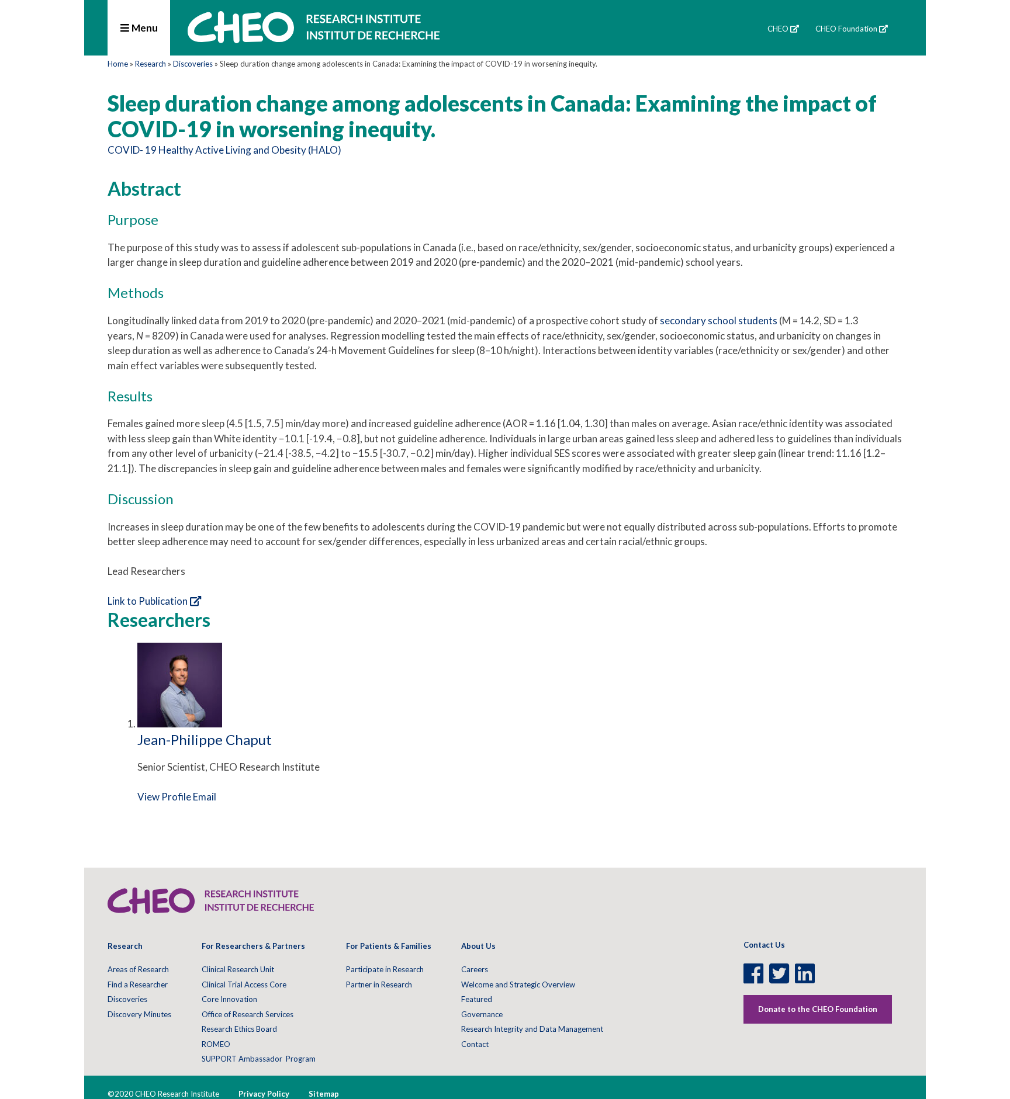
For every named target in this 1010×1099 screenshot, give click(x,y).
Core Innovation (229, 999)
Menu (144, 28)
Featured (476, 999)
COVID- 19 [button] (132, 150)
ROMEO (216, 1044)
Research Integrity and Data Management (532, 1029)
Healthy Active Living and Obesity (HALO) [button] (249, 150)
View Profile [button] (164, 797)
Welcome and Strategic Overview (518, 984)
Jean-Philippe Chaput (204, 739)
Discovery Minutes (139, 1014)
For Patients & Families (388, 946)
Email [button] (204, 797)
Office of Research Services (247, 1014)
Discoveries (193, 63)
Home (118, 63)
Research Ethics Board (239, 1029)
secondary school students (718, 320)
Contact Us (764, 944)
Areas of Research (138, 969)
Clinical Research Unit (238, 969)
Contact (475, 1044)
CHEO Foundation (846, 28)
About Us (478, 946)
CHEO (777, 28)
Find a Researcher (138, 984)
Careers (474, 969)
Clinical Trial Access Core (244, 984)
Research (150, 63)
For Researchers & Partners (253, 946)
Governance (482, 1014)
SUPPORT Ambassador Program (259, 1058)
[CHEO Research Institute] (314, 39)
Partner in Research (379, 984)
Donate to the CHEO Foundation (817, 1009)
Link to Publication (148, 601)
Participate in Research (385, 969)
